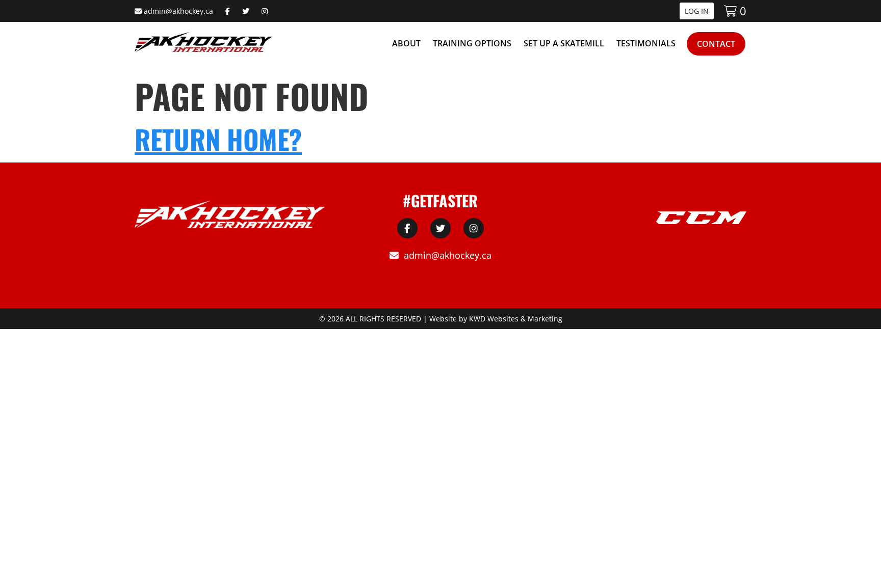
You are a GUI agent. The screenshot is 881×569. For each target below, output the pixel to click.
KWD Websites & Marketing (515, 318)
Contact (716, 43)
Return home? (218, 138)
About (406, 43)
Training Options (472, 43)
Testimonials (646, 43)
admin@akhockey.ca (178, 11)
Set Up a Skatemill (564, 43)
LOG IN (697, 11)
